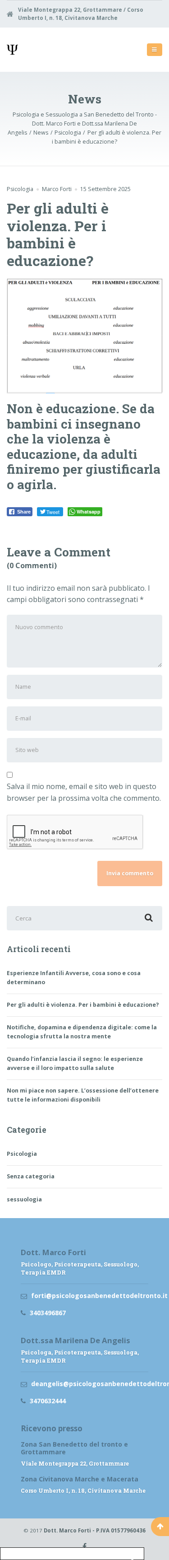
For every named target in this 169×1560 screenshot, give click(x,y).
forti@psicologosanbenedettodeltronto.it (90, 1295)
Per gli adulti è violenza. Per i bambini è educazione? (83, 1005)
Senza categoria (31, 1176)
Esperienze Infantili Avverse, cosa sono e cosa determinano (74, 977)
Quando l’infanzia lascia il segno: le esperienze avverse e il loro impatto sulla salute (75, 1063)
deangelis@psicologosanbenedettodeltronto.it (90, 1383)
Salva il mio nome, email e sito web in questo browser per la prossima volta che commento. (84, 792)
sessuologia (24, 1199)
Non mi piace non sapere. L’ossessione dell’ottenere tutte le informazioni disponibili (83, 1095)
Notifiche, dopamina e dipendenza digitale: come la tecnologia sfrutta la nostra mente (82, 1031)
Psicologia (20, 189)
